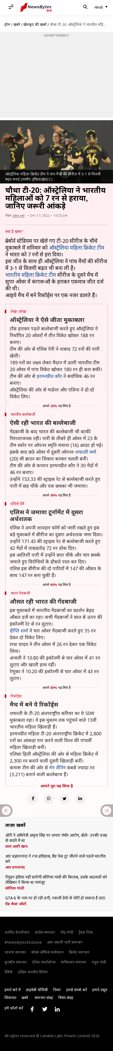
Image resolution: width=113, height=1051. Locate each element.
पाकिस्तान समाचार (73, 962)
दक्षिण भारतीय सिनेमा (33, 971)
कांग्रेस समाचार (45, 932)
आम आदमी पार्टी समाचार (64, 942)
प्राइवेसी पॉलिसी (37, 989)
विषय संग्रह (65, 997)
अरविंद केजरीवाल (16, 932)
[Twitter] (64, 799)
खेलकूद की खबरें (35, 24)
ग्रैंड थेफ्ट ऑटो (15, 904)
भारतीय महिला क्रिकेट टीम (30, 274)
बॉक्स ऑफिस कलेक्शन (47, 952)
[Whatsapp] (48, 799)
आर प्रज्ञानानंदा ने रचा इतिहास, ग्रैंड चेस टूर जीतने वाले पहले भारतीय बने (55, 859)
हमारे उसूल (99, 989)
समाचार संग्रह (44, 997)
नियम (57, 989)
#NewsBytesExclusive (23, 942)
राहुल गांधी (99, 962)
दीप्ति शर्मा (19, 630)
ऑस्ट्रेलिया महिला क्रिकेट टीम (76, 247)
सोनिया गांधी (14, 888)
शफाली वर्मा (85, 452)
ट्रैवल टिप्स (86, 932)
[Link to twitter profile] (44, 1009)
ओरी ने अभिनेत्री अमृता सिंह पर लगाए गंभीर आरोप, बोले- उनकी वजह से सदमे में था (56, 838)
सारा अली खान (16, 846)
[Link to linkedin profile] (57, 1009)
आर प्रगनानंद (15, 867)
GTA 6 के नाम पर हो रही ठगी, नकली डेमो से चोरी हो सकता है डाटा (55, 898)
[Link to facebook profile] (32, 1009)
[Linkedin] (80, 799)
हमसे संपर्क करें (76, 989)
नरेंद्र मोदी (66, 932)
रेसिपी (8, 971)
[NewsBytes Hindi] (36, 7)
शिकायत (10, 997)
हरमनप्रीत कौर (49, 376)
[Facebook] (33, 799)
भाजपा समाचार (15, 952)
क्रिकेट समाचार (79, 952)
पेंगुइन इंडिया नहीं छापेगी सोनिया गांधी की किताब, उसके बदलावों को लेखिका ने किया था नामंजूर (56, 880)
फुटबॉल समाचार (15, 962)
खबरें (16, 24)
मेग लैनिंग (57, 767)
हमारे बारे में (12, 989)
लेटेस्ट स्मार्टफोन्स (43, 962)
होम (7, 24)
